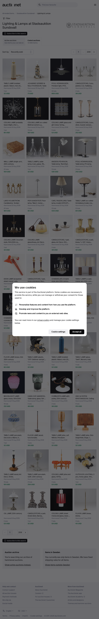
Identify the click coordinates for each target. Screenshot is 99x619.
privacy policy (43, 320)
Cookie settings (58, 331)
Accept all (76, 331)
